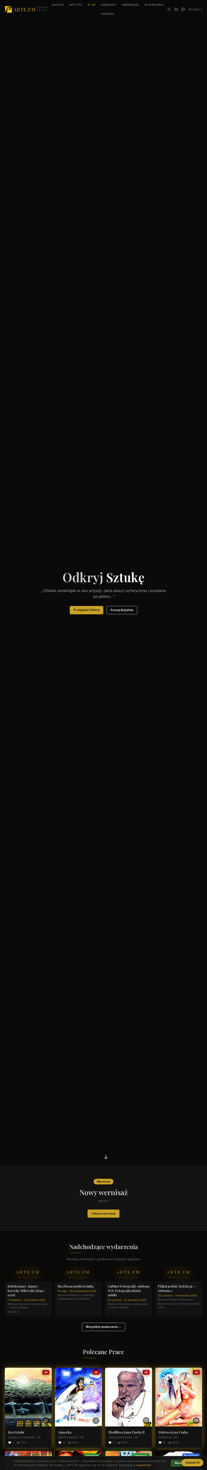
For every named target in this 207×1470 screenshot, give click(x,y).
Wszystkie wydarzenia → (103, 1326)
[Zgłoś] (183, 9)
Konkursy (109, 4)
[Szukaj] (169, 9)
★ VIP (91, 4)
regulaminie (143, 1465)
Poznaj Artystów (122, 610)
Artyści (75, 4)
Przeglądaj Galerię (86, 609)
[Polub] (45, 1420)
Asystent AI (192, 1462)
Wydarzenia (154, 4)
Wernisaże (130, 4)
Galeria (58, 4)
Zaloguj (195, 9)
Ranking (107, 13)
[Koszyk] (176, 9)
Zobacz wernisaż (104, 1213)
